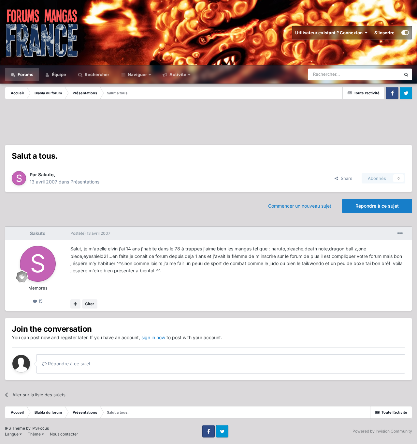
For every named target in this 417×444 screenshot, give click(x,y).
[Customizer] (405, 33)
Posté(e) (90, 233)
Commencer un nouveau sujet (299, 206)
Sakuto (46, 174)
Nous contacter (64, 434)
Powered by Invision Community (382, 431)
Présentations (84, 181)
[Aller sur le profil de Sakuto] (19, 178)
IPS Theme (15, 428)
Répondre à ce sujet (377, 206)
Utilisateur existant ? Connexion (330, 32)
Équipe (58, 74)
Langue (12, 434)
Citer (89, 303)
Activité (177, 74)
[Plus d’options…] (400, 233)
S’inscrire (384, 32)
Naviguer (137, 74)
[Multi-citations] (75, 304)
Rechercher (96, 74)
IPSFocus (40, 428)
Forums (25, 74)
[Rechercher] (406, 74)
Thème (35, 434)
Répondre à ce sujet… (70, 363)
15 (40, 301)
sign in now (153, 337)
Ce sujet (384, 74)
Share (345, 178)
